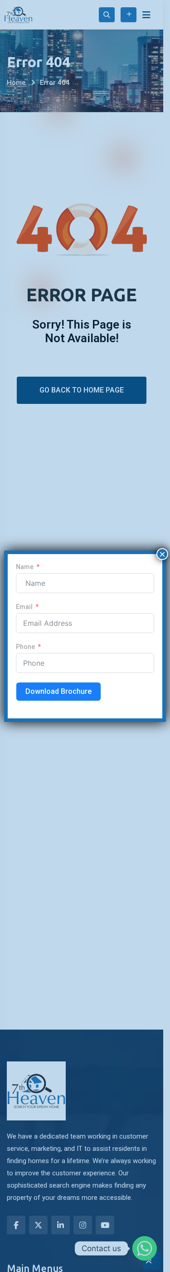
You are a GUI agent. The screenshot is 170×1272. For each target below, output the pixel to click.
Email (24, 606)
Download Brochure (58, 691)
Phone (25, 646)
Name (25, 566)
